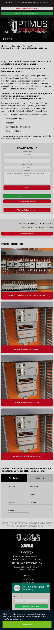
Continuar (27, 625)
